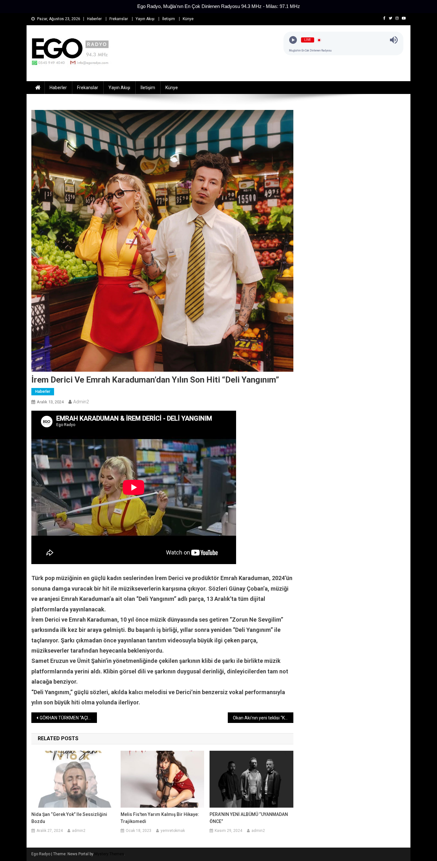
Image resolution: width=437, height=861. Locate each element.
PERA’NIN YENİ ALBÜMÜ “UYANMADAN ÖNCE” (249, 818)
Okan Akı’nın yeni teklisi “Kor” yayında (263, 717)
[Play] (293, 40)
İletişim (168, 19)
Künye (188, 19)
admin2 (81, 401)
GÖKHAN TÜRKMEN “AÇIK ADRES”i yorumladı (68, 717)
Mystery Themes (109, 854)
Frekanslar (118, 19)
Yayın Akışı (145, 19)
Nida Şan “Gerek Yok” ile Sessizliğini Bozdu (69, 818)
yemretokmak (173, 830)
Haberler (94, 19)
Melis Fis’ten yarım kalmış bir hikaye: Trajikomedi (160, 818)
